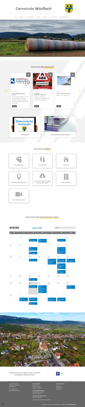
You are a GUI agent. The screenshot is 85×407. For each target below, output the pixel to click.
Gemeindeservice (30, 17)
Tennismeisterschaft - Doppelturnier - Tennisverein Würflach (61, 267)
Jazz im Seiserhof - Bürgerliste (61, 300)
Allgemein (15, 91)
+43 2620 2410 (14, 389)
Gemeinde (21, 17)
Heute (17, 227)
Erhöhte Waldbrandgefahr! (40, 94)
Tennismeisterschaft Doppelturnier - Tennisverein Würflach (52, 262)
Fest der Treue (60, 240)
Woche (61, 227)
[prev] (11, 228)
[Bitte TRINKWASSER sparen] (20, 81)
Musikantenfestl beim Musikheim (70, 261)
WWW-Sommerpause (63, 93)
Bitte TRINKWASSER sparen (18, 94)
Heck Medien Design (71, 404)
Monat (57, 227)
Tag (65, 227)
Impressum (59, 386)
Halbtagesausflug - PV (32, 300)
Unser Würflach (53, 17)
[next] (13, 228)
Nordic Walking (32, 240)
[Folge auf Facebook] (58, 374)
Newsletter (58, 389)
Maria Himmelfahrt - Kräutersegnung (61, 261)
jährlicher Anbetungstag (69, 288)
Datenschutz (59, 387)
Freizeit (38, 17)
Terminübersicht (71, 227)
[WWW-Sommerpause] (64, 81)
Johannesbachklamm (64, 17)
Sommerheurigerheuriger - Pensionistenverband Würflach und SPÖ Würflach (62, 250)
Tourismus (45, 17)
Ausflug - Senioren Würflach (42, 241)
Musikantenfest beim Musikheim (61, 272)
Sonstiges (59, 91)
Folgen (62, 373)
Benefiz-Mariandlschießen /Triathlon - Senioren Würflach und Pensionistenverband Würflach (43, 290)
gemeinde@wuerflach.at (14, 390)
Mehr (14, 106)
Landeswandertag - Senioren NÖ (51, 300)
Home (16, 17)
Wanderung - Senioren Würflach (32, 249)
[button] (79, 91)
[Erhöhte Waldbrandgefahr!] (42, 81)
